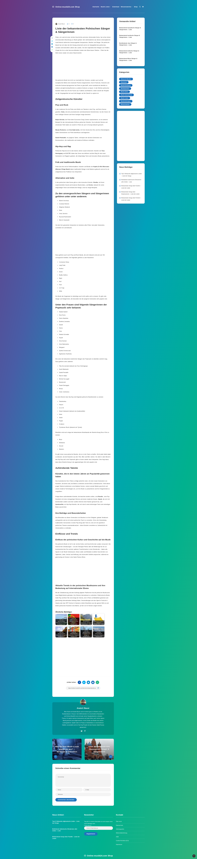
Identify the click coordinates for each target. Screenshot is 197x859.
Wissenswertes (126, 7)
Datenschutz (119, 825)
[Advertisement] (83, 67)
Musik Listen (105, 7)
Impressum (119, 844)
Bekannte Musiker (126, 79)
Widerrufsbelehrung (121, 833)
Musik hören (124, 91)
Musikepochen (125, 88)
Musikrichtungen (126, 101)
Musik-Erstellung (126, 85)
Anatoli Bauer (83, 708)
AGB (117, 836)
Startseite (95, 7)
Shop (136, 7)
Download (115, 7)
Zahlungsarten (120, 829)
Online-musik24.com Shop (67, 7)
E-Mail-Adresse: (88, 825)
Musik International (126, 94)
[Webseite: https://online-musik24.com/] (81, 731)
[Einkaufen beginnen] (143, 7)
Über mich (119, 821)
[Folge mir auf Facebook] (84, 731)
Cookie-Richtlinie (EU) (122, 840)
